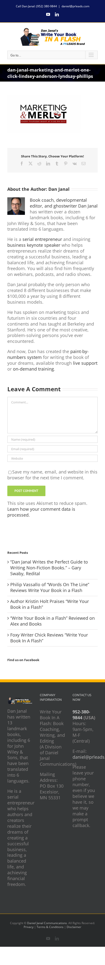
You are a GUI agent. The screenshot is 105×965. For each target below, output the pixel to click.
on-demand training (33, 369)
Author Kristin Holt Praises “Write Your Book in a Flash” (49, 604)
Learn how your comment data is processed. (41, 512)
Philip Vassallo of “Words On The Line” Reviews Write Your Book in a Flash (49, 587)
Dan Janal (59, 189)
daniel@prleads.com (75, 6)
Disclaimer (74, 927)
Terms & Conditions (50, 927)
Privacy (28, 927)
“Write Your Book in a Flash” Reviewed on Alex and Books (52, 621)
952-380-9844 (81, 714)
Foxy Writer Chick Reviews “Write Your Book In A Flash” (49, 638)
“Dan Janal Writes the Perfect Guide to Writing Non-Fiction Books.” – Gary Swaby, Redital (49, 567)
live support (85, 363)
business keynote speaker (33, 245)
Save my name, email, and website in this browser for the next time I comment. (52, 475)
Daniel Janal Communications (47, 923)
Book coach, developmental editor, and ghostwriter (58, 203)
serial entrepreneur (42, 239)
